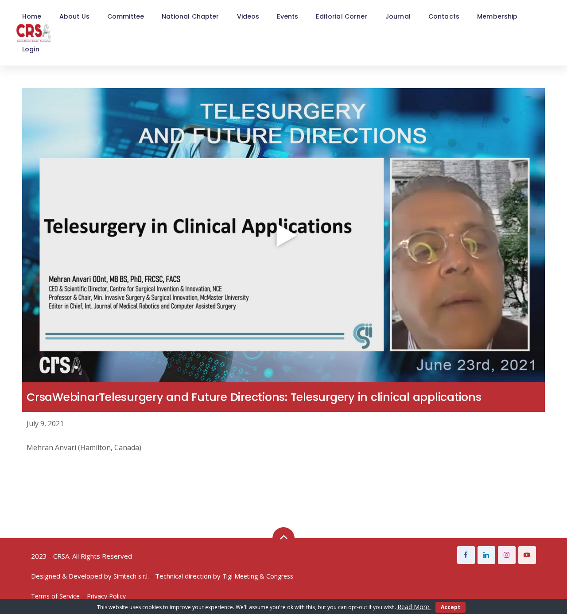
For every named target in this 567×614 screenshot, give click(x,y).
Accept (450, 607)
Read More (414, 606)
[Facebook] (466, 555)
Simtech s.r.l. (131, 576)
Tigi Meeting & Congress (257, 576)
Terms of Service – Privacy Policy (78, 596)
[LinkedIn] (486, 555)
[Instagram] (507, 555)
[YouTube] (527, 555)
